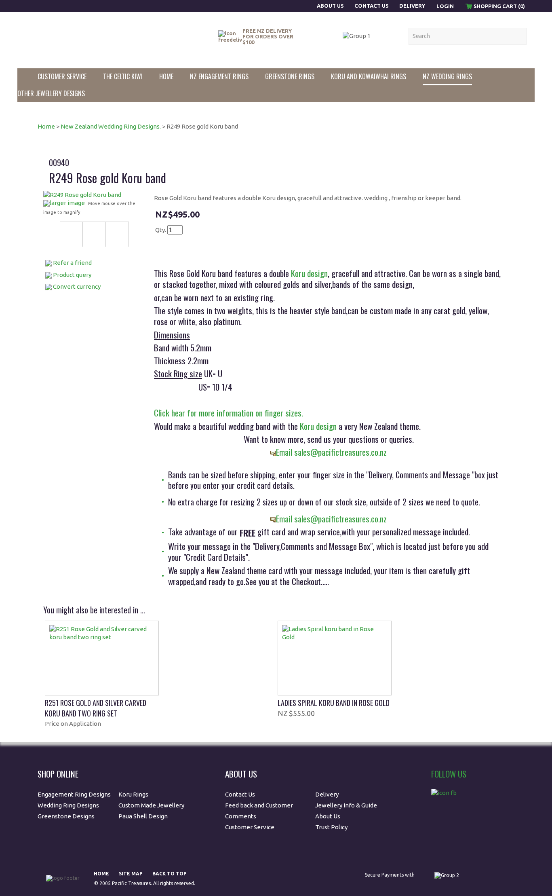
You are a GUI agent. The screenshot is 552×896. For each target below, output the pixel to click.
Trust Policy (331, 827)
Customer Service (62, 76)
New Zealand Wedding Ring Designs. (111, 126)
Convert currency (77, 286)
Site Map (131, 873)
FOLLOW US (448, 773)
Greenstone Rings (289, 76)
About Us (331, 5)
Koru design (308, 273)
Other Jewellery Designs (51, 93)
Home (166, 76)
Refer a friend (72, 262)
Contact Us (371, 5)
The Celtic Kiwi (123, 76)
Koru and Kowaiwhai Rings (368, 76)
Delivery (412, 5)
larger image (67, 202)
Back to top (169, 873)
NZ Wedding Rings (447, 76)
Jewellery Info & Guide (346, 805)
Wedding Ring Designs (69, 805)
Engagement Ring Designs (74, 794)
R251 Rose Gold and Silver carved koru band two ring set (95, 707)
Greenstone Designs (66, 816)
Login (445, 6)
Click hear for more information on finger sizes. (228, 412)
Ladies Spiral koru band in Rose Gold (334, 702)
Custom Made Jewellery (151, 805)
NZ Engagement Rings (219, 76)
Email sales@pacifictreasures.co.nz (331, 452)
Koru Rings (133, 794)
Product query (72, 274)
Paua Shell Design (143, 816)
